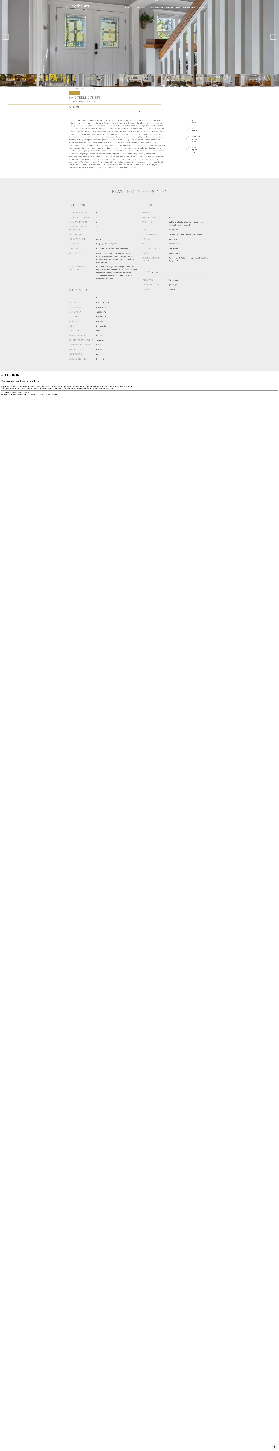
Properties (128, 7)
